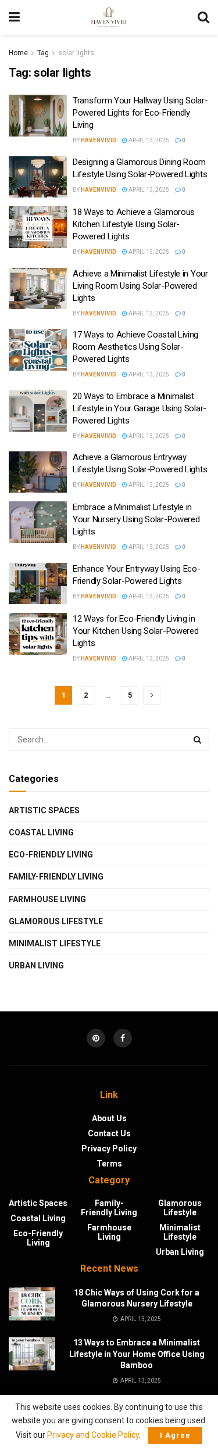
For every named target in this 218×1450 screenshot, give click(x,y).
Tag (43, 53)
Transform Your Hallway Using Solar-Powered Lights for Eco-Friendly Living (140, 112)
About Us (109, 1118)
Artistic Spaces (44, 810)
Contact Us (109, 1133)
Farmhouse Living (47, 899)
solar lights (76, 53)
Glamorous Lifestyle (56, 921)
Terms (109, 1163)
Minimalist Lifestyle (55, 943)
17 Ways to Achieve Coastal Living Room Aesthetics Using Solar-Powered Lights (135, 346)
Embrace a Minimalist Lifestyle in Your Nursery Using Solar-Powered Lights (136, 519)
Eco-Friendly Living (51, 854)
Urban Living (36, 965)
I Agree (175, 1435)
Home (18, 53)
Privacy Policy (109, 1148)
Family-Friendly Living (56, 876)
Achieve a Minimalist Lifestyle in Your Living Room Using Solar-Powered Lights (140, 285)
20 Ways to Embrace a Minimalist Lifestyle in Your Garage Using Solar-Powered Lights (139, 408)
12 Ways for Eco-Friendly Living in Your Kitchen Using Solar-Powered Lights (135, 630)
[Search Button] (197, 739)
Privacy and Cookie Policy (93, 1435)
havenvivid (98, 140)
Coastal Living (41, 832)
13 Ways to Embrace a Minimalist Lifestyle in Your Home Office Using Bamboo (137, 1354)
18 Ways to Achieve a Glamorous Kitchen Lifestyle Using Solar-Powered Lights (134, 224)
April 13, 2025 (148, 140)
